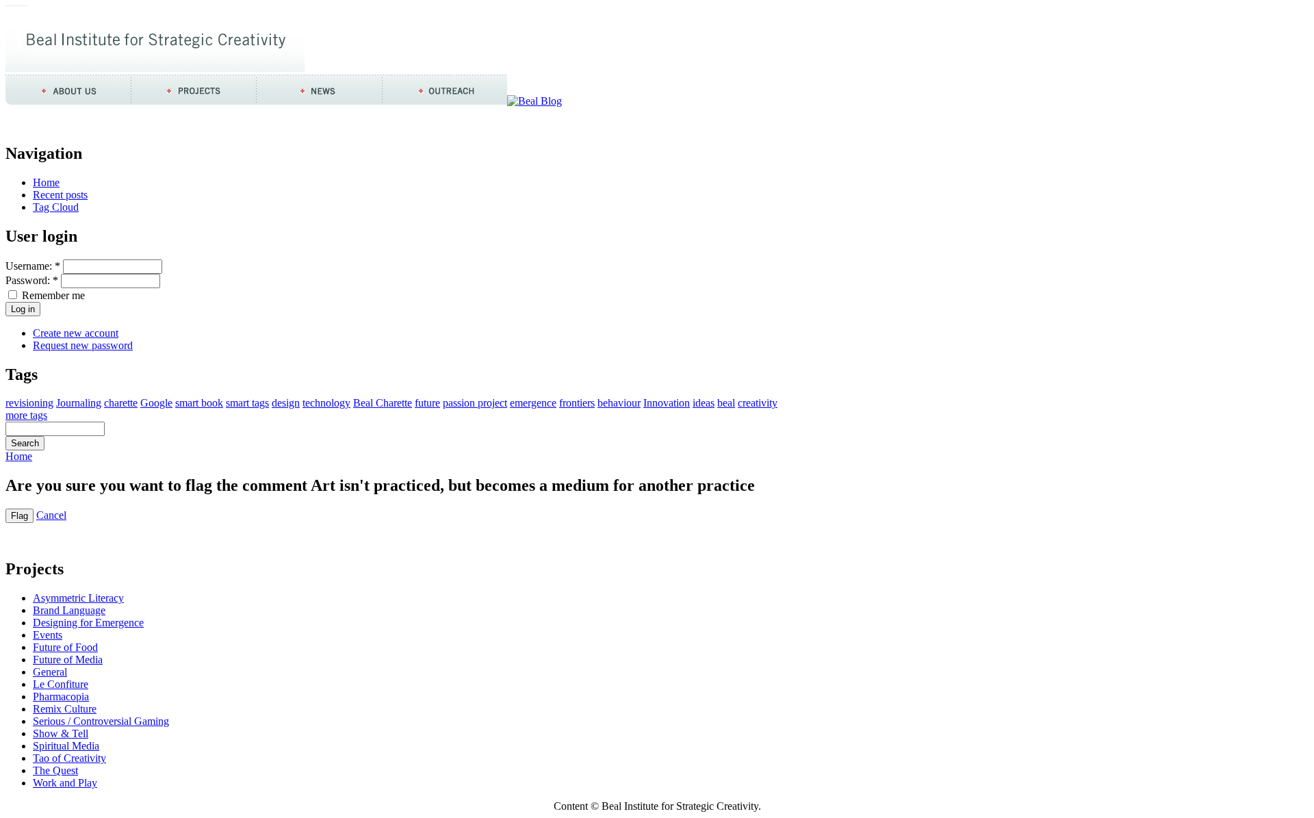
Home (46, 182)
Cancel (51, 515)
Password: (31, 280)
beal (726, 403)
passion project (475, 403)
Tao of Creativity (69, 758)
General (50, 672)
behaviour (619, 403)
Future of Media (68, 659)
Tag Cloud (56, 207)
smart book (199, 403)
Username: (32, 266)
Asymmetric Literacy (78, 598)
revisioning (29, 403)
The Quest (55, 770)
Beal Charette (382, 403)
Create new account (75, 333)
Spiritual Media (66, 746)
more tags (26, 415)
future (427, 403)
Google (156, 403)
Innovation (666, 403)
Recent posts (60, 195)
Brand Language (69, 610)
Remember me (52, 295)
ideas (703, 403)
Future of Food (65, 647)
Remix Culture (64, 709)
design (286, 403)
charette (121, 403)
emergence (533, 403)
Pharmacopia (61, 696)
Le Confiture (60, 684)
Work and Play (65, 783)
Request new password (83, 345)
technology (326, 403)
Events (47, 635)
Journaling (78, 403)
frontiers (577, 403)
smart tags (247, 403)
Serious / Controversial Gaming (101, 721)
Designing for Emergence (88, 622)
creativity (757, 403)
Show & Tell (60, 733)
